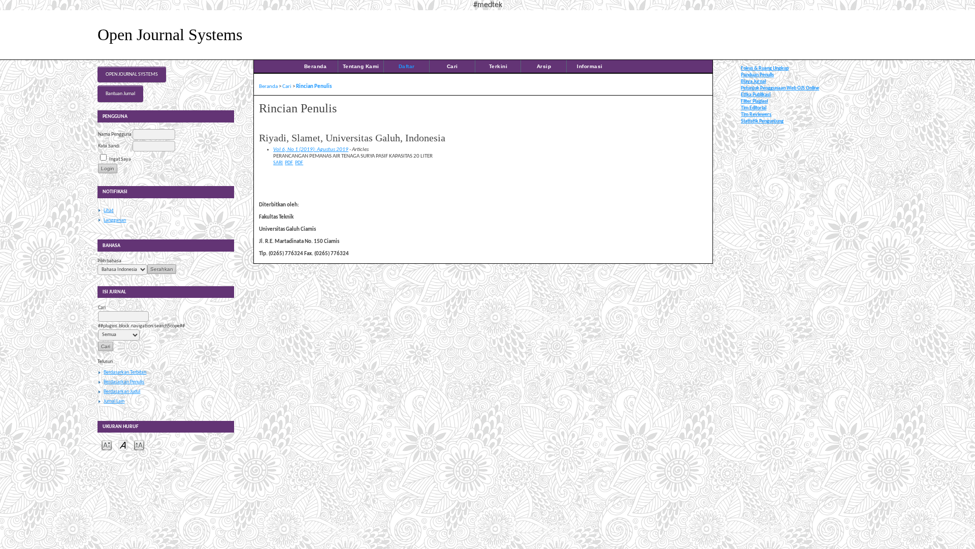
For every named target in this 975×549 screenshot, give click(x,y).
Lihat (108, 211)
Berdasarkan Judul (122, 391)
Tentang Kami (361, 66)
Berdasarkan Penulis (124, 382)
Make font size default (123, 444)
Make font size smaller (107, 444)
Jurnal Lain (114, 401)
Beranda (315, 66)
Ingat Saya (120, 159)
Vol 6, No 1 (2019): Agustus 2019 (310, 149)
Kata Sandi (108, 146)
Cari (452, 66)
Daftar (407, 66)
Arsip (544, 66)
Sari (278, 163)
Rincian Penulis (314, 86)
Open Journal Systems (132, 74)
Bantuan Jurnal (120, 94)
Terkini (498, 66)
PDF (289, 163)
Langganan (115, 220)
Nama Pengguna (115, 134)
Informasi (590, 66)
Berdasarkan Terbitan (125, 372)
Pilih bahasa (109, 261)
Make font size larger (139, 444)
